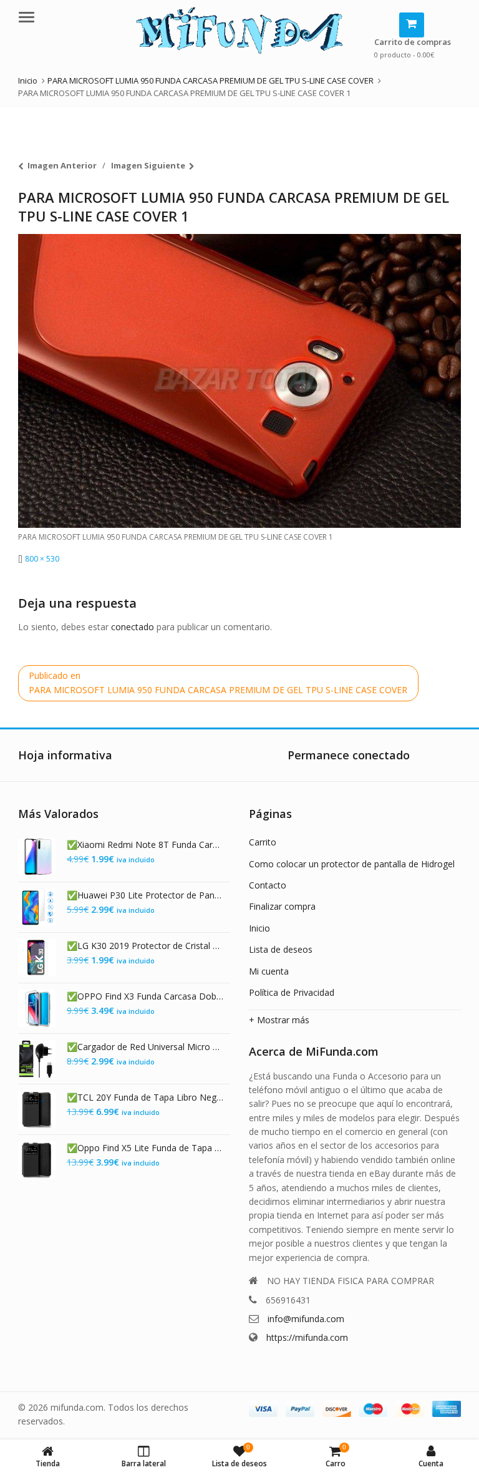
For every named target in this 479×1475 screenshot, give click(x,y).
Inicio (259, 928)
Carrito (262, 842)
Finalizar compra (282, 906)
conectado (132, 627)
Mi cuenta (269, 971)
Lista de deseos (280, 949)
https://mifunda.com (307, 1337)
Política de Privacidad (291, 992)
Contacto (267, 885)
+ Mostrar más (279, 1020)
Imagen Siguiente (148, 165)
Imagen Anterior (62, 165)
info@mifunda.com (306, 1319)
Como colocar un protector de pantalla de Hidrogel (352, 864)
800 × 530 (42, 558)
